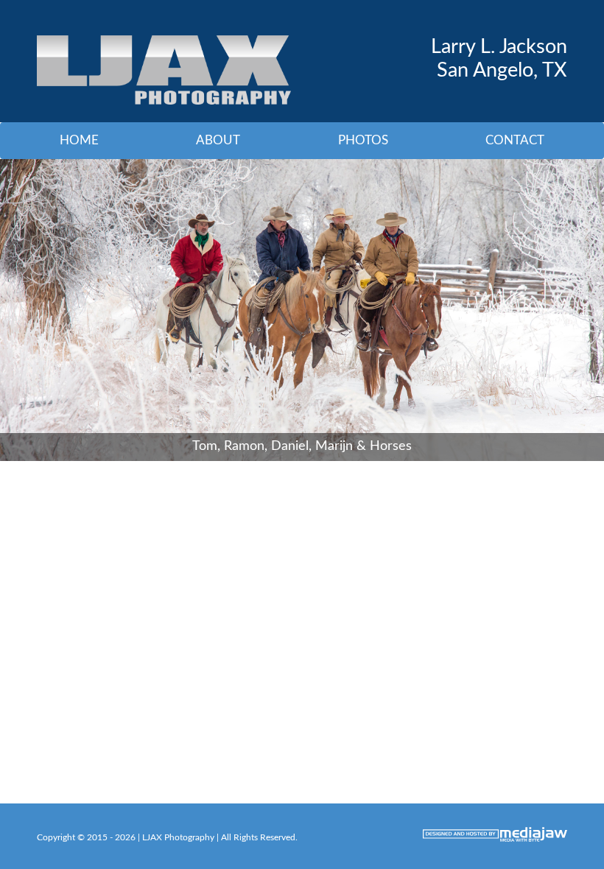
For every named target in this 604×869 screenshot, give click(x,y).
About (218, 140)
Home (79, 140)
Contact (514, 140)
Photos (363, 140)
